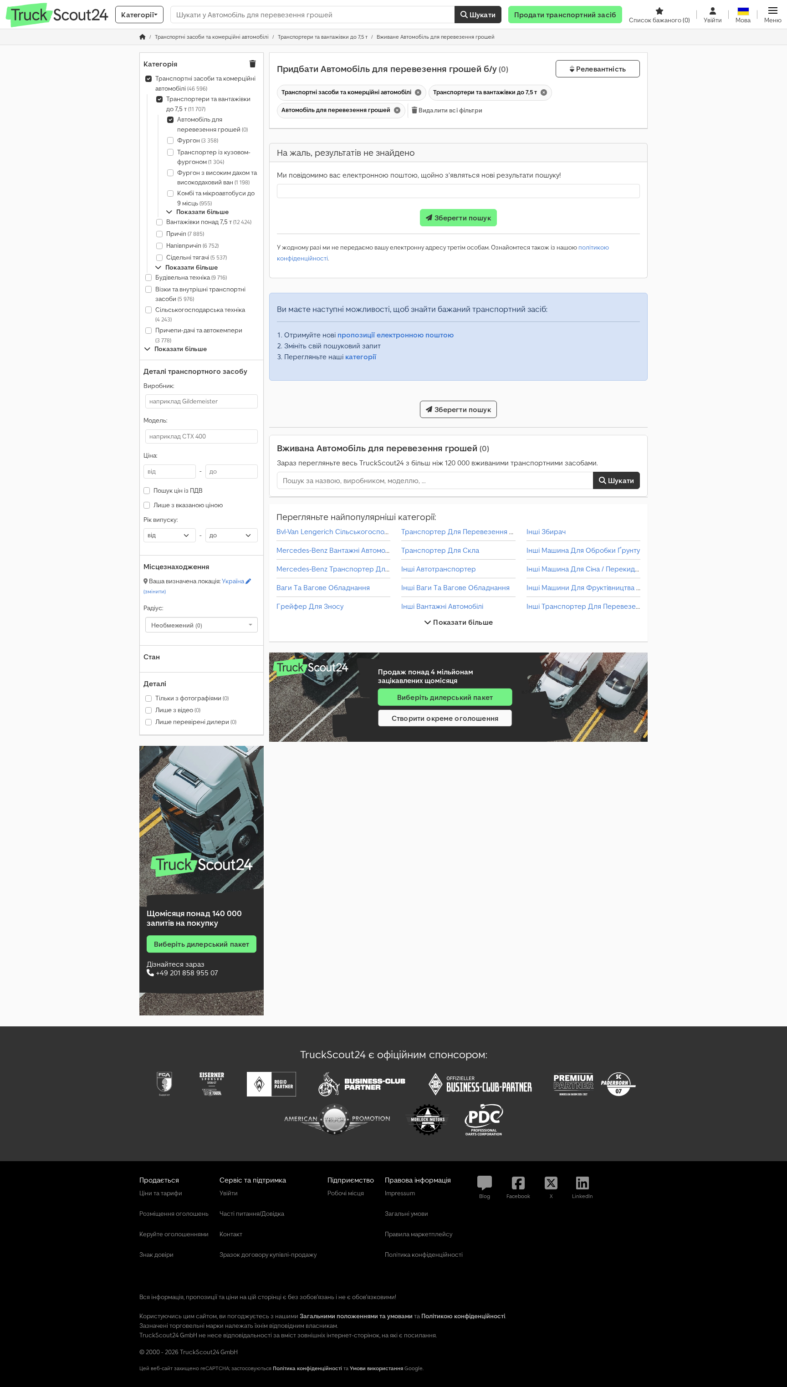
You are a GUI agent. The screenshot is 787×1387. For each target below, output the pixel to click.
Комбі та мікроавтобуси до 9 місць (216, 198)
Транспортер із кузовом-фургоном (213, 157)
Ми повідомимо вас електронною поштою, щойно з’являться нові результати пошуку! (419, 174)
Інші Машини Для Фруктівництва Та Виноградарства (613, 587)
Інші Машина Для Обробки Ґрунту (583, 550)
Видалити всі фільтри (449, 110)
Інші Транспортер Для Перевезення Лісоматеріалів (612, 606)
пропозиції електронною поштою (395, 334)
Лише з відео (177, 710)
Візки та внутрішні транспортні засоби (200, 294)
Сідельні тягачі (196, 257)
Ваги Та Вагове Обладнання (323, 587)
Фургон (197, 140)
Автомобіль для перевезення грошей (212, 124)
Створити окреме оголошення (445, 718)
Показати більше (462, 622)
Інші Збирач (546, 531)
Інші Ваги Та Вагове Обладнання (455, 587)
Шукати (482, 14)
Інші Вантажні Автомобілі (442, 606)
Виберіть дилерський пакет (202, 943)
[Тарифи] (201, 865)
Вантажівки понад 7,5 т (208, 222)
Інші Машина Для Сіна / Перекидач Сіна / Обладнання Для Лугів (632, 568)
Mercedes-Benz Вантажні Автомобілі (336, 550)
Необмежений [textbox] (176, 624)
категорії (360, 356)
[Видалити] (417, 92)
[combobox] (201, 624)
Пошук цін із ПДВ (178, 490)
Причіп (185, 233)
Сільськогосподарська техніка (200, 314)
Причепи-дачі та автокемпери (198, 335)
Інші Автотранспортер (438, 568)
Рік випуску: (160, 519)
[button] (773, 14)
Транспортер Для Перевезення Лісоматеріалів (479, 531)
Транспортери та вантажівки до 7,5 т (208, 104)
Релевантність (600, 68)
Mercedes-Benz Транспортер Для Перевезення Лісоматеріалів (381, 568)
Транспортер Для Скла (440, 550)
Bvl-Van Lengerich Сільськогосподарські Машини (357, 531)
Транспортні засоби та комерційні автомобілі (205, 83)
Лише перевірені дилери (195, 722)
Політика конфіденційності (307, 1368)
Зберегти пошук (461, 217)
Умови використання (376, 1368)
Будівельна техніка (191, 277)
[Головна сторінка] (142, 36)
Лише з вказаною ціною (188, 505)
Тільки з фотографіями (192, 698)
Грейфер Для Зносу (309, 606)
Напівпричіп (192, 245)
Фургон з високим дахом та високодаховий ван (217, 177)
